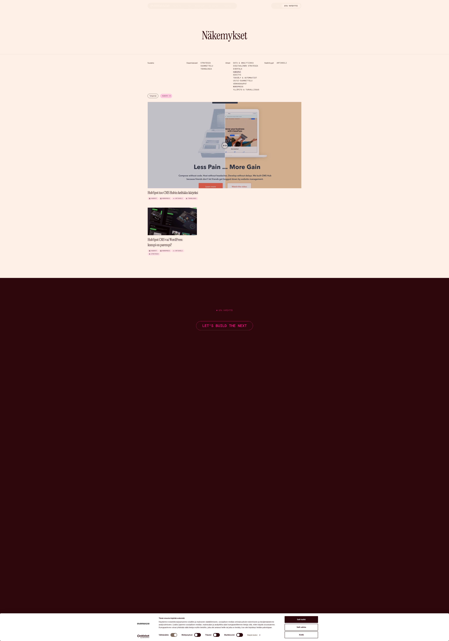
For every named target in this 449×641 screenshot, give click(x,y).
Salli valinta (301, 627)
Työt (189, 6)
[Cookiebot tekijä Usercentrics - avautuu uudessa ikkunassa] (143, 636)
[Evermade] (160, 6)
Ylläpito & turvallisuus (246, 89)
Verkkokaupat (240, 83)
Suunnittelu (207, 66)
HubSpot (237, 72)
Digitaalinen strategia (245, 66)
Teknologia (206, 69)
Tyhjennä (153, 96)
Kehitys (237, 75)
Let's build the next (224, 325)
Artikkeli (282, 63)
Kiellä (301, 635)
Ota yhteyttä (291, 6)
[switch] (197, 635)
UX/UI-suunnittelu (242, 80)
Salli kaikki (301, 619)
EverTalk (237, 69)
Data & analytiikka (243, 63)
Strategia (206, 63)
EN (274, 6)
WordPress (238, 86)
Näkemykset (200, 6)
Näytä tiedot (252, 635)
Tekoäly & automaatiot (245, 77)
